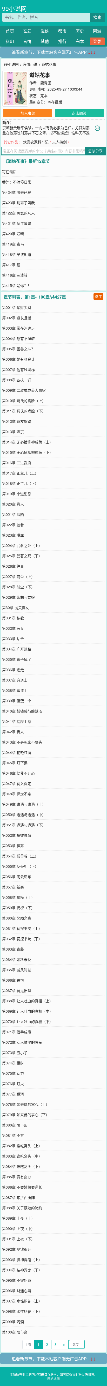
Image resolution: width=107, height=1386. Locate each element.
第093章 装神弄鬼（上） (22, 1259)
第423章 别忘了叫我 (18, 202)
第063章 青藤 (13, 949)
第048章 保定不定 (16, 793)
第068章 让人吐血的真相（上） (27, 1000)
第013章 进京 (13, 431)
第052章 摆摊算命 (16, 835)
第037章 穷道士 (15, 680)
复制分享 (95, 150)
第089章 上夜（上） (18, 1218)
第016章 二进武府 (16, 462)
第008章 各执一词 (16, 379)
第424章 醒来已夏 (16, 192)
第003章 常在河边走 (18, 328)
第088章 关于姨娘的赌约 (22, 1207)
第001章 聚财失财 (16, 307)
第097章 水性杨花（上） (22, 1300)
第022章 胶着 (13, 524)
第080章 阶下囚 (15, 1125)
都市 (62, 31)
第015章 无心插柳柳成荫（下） (27, 452)
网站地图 (53, 1378)
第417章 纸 (11, 264)
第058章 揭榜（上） (18, 897)
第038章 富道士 (15, 690)
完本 (80, 41)
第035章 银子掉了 (16, 659)
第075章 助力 (13, 1073)
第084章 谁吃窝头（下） (22, 1166)
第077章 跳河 (13, 1093)
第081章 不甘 (13, 1135)
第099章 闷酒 (13, 1321)
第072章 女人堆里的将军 (22, 1042)
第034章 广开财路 (16, 648)
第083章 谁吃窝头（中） (22, 1156)
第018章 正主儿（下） (20, 483)
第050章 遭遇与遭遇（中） (24, 814)
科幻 (10, 41)
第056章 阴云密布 (16, 876)
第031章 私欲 (13, 617)
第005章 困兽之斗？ (18, 348)
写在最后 (55, 102)
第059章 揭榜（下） (18, 907)
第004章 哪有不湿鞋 (18, 338)
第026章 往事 (13, 566)
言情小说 (30, 64)
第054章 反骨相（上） (20, 855)
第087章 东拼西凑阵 (18, 1197)
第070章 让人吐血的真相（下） (27, 1021)
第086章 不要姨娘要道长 (22, 1187)
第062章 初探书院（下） (22, 938)
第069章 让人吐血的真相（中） (27, 1011)
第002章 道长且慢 (16, 317)
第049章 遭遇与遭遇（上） (24, 804)
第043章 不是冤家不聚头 (22, 742)
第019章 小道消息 (16, 493)
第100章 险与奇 (15, 1332)
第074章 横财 (13, 1062)
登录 (97, 41)
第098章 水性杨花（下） (22, 1311)
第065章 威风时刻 (16, 969)
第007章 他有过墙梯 (18, 369)
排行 (62, 41)
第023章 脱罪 (13, 535)
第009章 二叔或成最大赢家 (24, 390)
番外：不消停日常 (16, 181)
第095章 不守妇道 (16, 1280)
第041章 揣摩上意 (16, 721)
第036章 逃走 (13, 669)
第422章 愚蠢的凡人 (18, 213)
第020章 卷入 (13, 504)
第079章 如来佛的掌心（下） (25, 1114)
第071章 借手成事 (16, 1031)
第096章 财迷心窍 (16, 1290)
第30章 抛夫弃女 (15, 607)
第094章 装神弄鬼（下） (22, 1269)
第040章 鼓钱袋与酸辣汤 (22, 711)
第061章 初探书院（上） (22, 928)
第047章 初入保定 (16, 783)
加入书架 (28, 113)
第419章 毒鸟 (13, 244)
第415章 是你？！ (16, 285)
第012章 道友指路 (16, 421)
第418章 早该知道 (16, 254)
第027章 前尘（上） (18, 576)
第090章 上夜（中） (18, 1228)
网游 (97, 31)
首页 (10, 31)
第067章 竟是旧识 (16, 990)
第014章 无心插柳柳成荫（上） (27, 441)
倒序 (98, 296)
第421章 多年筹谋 (16, 223)
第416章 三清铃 (15, 275)
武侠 (45, 31)
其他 (45, 41)
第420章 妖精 (13, 233)
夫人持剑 (59, 141)
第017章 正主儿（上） (20, 473)
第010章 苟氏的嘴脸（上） (24, 400)
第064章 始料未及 (16, 959)
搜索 (97, 17)
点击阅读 (79, 113)
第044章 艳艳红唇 (16, 752)
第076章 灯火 (13, 1083)
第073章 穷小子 (15, 1052)
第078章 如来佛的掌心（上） (25, 1104)
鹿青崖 (45, 82)
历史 (80, 31)
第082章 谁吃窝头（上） (22, 1145)
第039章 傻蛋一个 (16, 700)
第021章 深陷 (13, 514)
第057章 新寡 (13, 887)
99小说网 (14, 8)
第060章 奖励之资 (16, 918)
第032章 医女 (13, 628)
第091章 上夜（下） (18, 1238)
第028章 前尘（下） (18, 586)
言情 (27, 41)
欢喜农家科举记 (36, 141)
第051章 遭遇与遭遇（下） (24, 824)
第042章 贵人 (13, 731)
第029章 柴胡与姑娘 (18, 597)
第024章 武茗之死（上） (22, 545)
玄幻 (27, 31)
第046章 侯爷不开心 (18, 773)
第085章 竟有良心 (16, 1176)
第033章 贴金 (13, 638)
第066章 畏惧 (13, 980)
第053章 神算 (13, 845)
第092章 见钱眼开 (16, 1249)
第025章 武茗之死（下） (22, 555)
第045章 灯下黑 (15, 762)
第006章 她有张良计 (18, 359)
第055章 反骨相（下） (20, 866)
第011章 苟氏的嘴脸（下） (24, 410)
